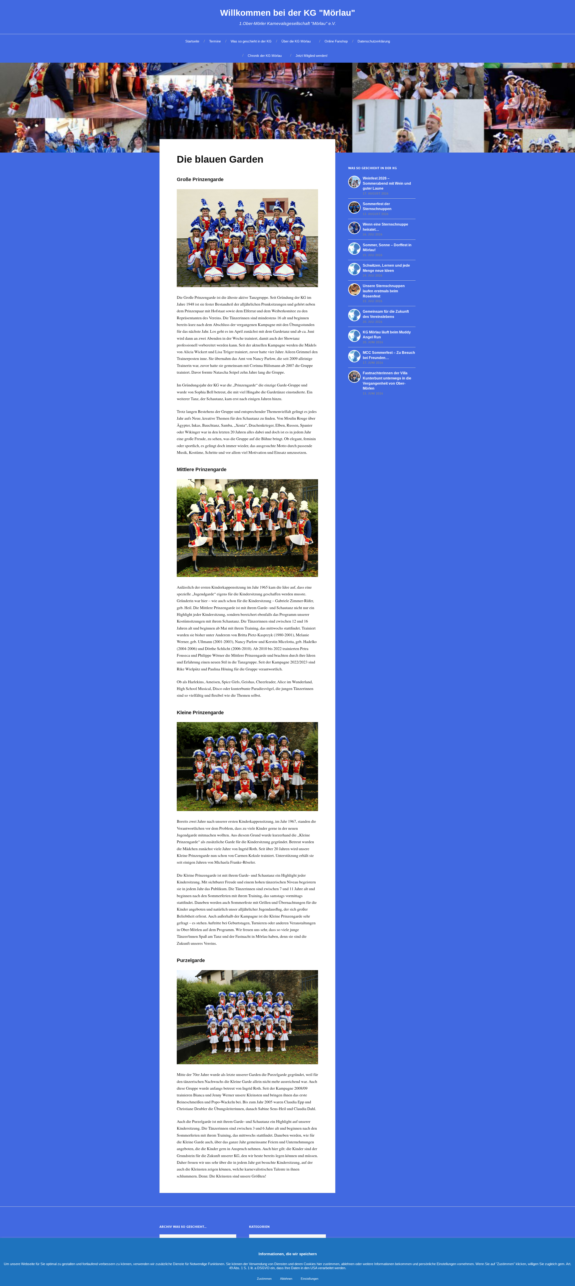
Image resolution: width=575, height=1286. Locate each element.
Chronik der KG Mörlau (265, 56)
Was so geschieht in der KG (251, 41)
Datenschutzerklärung (374, 41)
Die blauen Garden (220, 159)
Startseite (192, 41)
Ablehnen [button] (286, 1278)
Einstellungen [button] (309, 1278)
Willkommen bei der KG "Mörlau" (287, 13)
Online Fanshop (336, 41)
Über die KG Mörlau (296, 41)
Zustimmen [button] (264, 1278)
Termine (215, 41)
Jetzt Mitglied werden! (311, 56)
